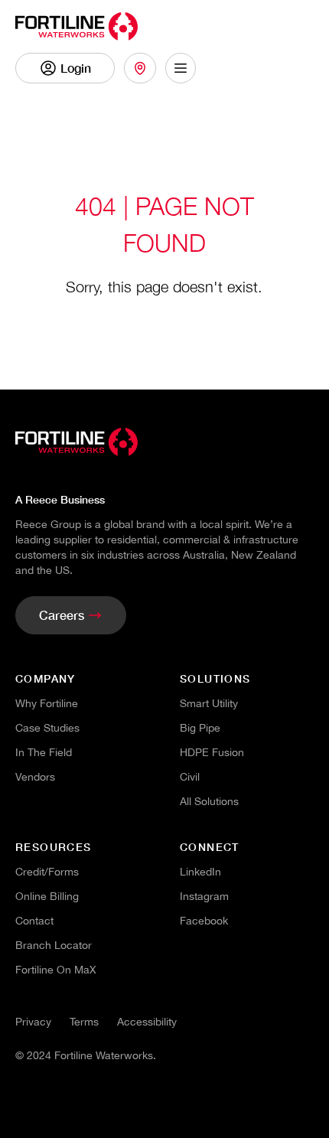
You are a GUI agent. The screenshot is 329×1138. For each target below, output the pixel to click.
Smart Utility (209, 703)
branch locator (53, 945)
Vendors (35, 777)
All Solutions (209, 801)
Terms (84, 1022)
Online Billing (47, 896)
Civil (190, 777)
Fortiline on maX (55, 970)
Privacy (33, 1022)
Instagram (204, 896)
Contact (34, 921)
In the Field (43, 752)
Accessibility (147, 1022)
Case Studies (47, 728)
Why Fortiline (46, 703)
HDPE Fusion (212, 752)
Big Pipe (200, 728)
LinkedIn (200, 872)
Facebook (204, 921)
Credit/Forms (47, 872)
